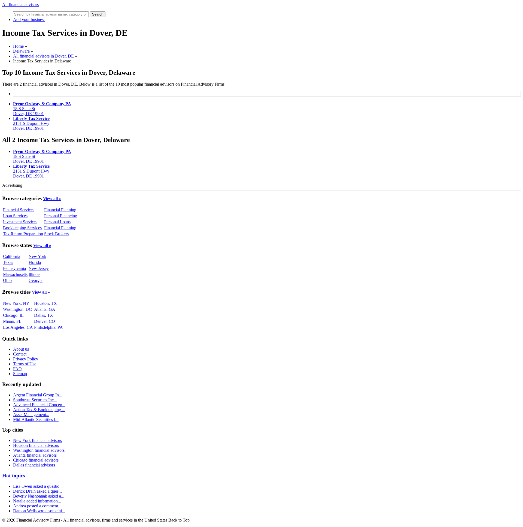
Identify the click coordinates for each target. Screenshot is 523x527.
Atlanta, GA (44, 309)
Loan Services (15, 215)
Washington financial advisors (39, 450)
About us (21, 349)
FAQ (17, 368)
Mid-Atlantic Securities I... (36, 419)
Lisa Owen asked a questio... (38, 486)
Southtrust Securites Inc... (35, 399)
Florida (35, 262)
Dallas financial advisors (34, 465)
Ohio (7, 280)
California (11, 256)
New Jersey (39, 268)
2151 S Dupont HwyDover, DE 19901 (31, 123)
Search (97, 14)
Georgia (35, 280)
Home (18, 46)
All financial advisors (20, 4)
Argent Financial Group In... (37, 395)
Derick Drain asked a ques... (37, 491)
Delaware (21, 51)
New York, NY (16, 303)
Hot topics (13, 475)
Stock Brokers (56, 233)
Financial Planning (60, 209)
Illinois (34, 274)
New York (37, 256)
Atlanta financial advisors (35, 455)
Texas (8, 262)
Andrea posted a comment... (37, 506)
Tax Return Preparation (23, 233)
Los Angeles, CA (18, 327)
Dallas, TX (43, 315)
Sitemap (20, 373)
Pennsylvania (14, 268)
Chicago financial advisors (36, 460)
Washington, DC (17, 309)
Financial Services (18, 209)
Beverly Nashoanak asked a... (38, 496)
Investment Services (20, 221)
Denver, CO (44, 321)
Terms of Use (24, 364)
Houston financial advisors (36, 445)
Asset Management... (31, 414)
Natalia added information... (37, 501)
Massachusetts (15, 274)
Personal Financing (60, 215)
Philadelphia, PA (48, 327)
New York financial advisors (37, 440)
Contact (19, 354)
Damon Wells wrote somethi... (39, 510)
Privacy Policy (25, 359)
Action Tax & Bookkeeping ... (39, 409)
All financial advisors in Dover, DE (43, 56)
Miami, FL (12, 321)
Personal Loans (57, 221)
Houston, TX (45, 303)
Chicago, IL (13, 315)
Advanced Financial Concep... (39, 404)
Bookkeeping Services (22, 227)
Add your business (29, 19)
